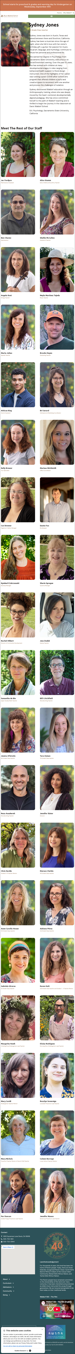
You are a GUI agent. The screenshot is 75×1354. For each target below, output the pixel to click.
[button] (73, 12)
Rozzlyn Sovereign (48, 1101)
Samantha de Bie (8, 698)
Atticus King (6, 410)
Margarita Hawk (8, 1043)
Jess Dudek (45, 641)
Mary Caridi (6, 1101)
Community (7, 1291)
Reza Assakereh (8, 813)
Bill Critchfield (46, 698)
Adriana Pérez (46, 928)
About (5, 1279)
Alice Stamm (45, 180)
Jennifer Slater (46, 813)
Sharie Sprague (46, 583)
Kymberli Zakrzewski (10, 583)
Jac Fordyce (6, 180)
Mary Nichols (7, 1158)
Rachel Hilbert (7, 641)
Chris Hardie (6, 871)
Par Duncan (6, 1216)
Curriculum (7, 1283)
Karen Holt (45, 986)
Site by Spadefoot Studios (46, 1350)
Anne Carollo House (10, 928)
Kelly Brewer (6, 468)
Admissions (7, 1287)
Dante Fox (44, 525)
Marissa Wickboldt (48, 468)
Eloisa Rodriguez (47, 1043)
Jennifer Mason (47, 1216)
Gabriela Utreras (8, 986)
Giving (5, 1295)
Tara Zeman (45, 756)
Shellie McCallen (47, 238)
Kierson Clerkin (46, 871)
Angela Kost (6, 295)
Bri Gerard (44, 410)
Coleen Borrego (47, 1158)
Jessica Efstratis (8, 756)
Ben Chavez (6, 238)
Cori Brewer (6, 525)
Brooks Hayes (46, 353)
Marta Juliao (6, 353)
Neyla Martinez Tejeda (50, 295)
